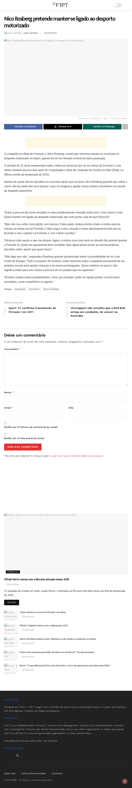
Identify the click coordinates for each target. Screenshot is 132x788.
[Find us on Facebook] (5, 756)
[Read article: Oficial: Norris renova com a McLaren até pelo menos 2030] (66, 544)
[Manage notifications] (125, 781)
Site (71, 407)
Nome (9, 392)
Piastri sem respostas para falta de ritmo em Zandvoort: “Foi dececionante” (57, 652)
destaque (20, 289)
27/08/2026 (27, 616)
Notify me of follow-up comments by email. (31, 427)
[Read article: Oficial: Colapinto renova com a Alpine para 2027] (11, 629)
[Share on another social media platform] (125, 126)
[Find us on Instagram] (11, 756)
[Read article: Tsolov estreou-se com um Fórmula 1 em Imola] (11, 615)
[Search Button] (126, 5)
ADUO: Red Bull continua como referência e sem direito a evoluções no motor (58, 639)
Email (8, 407)
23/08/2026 (27, 670)
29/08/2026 (12, 584)
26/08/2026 (27, 643)
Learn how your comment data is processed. (77, 455)
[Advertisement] (66, 142)
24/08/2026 (27, 656)
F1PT (14, 780)
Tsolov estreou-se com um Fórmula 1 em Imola (43, 612)
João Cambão (30, 33)
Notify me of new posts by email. (24, 438)
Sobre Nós (10, 773)
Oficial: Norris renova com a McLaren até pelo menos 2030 (36, 579)
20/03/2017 (50, 33)
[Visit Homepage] (60, 5)
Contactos (57, 773)
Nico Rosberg (51, 289)
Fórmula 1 (13, 572)
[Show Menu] (5, 5)
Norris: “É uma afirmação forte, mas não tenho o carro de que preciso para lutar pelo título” (65, 665)
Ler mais (13, 602)
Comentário (12, 349)
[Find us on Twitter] (17, 756)
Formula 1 (34, 289)
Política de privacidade (33, 773)
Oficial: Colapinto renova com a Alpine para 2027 (44, 626)
